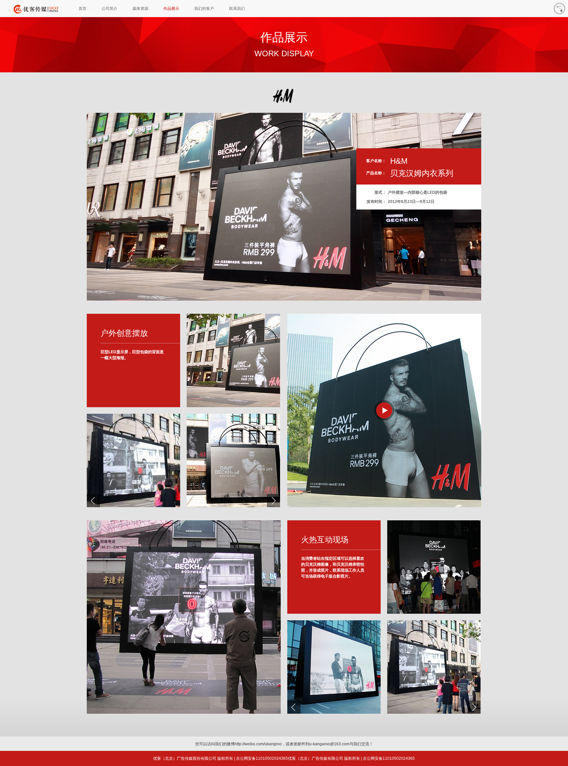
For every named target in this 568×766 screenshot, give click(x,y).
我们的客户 (204, 8)
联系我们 (237, 8)
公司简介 (109, 8)
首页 (82, 8)
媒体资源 (140, 8)
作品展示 (171, 8)
